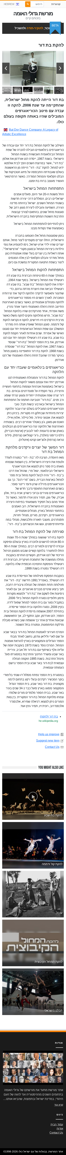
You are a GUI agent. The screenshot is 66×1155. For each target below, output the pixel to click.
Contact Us (52, 746)
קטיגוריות (55, 4)
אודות (60, 1128)
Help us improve (48, 734)
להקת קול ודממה (52, 864)
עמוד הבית (57, 1124)
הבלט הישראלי (53, 1010)
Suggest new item (47, 740)
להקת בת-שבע (53, 815)
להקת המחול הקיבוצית (48, 961)
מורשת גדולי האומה (33, 13)
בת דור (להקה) (49, 716)
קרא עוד (58, 1104)
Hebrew (9, 4)
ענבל (59, 912)
